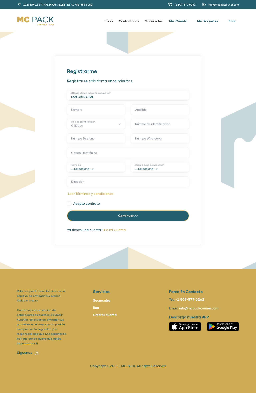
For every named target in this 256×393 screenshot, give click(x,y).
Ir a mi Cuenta (114, 230)
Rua (96, 308)
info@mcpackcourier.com (223, 4)
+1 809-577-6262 (185, 4)
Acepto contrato (86, 203)
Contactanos (129, 21)
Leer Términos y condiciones (91, 194)
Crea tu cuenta (105, 315)
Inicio (109, 21)
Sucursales (154, 21)
